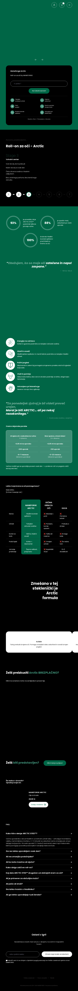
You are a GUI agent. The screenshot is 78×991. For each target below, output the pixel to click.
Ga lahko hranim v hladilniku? (20, 889)
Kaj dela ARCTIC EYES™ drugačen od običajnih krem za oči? (34, 873)
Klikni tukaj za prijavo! (55, 763)
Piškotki (52, 978)
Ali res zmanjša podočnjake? (20, 856)
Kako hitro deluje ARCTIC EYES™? (21, 833)
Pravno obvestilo (42, 978)
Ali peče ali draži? (14, 883)
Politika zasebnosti (29, 978)
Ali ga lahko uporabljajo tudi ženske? (23, 894)
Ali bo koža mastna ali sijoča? (20, 862)
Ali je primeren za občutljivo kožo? (22, 878)
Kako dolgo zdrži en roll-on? (19, 867)
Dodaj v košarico (37, 804)
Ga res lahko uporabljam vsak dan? (23, 851)
